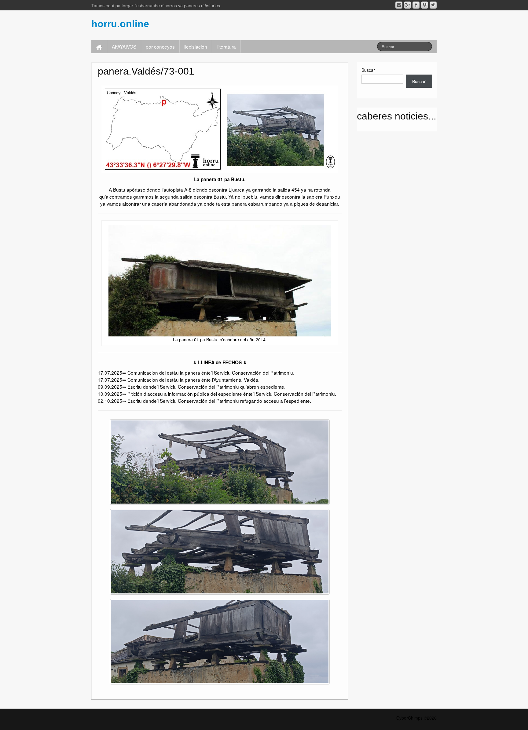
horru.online (120, 23)
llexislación (195, 46)
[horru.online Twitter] (433, 5)
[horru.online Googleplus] (407, 5)
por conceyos (160, 46)
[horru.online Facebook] (416, 5)
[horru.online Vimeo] (424, 5)
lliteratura (226, 46)
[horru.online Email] (398, 5)
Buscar (368, 70)
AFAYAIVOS (124, 46)
